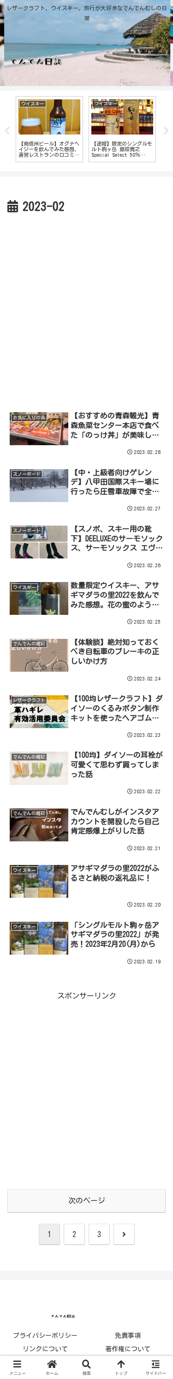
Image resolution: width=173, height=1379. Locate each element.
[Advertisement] (86, 308)
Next (166, 130)
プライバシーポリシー (45, 1335)
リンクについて (45, 1349)
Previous (7, 130)
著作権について (127, 1349)
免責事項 (128, 1335)
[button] (154, 1178)
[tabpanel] (49, 129)
